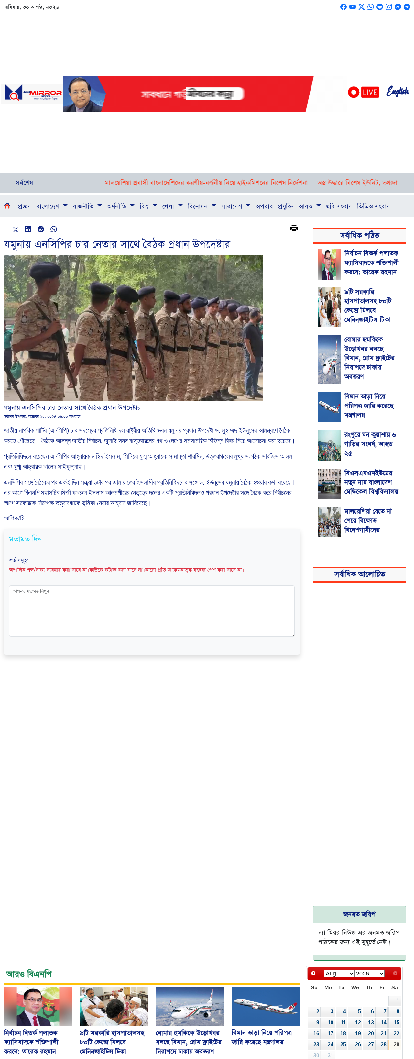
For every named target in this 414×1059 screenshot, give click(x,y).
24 (330, 1044)
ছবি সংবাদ (339, 206)
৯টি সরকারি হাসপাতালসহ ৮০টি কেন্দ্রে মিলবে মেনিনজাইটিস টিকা (367, 305)
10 (330, 1022)
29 (396, 1044)
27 (371, 1044)
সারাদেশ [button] (232, 206)
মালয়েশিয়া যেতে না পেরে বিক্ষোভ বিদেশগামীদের (368, 521)
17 (330, 1033)
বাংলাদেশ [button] (48, 206)
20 (371, 1033)
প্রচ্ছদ (24, 206)
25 (343, 1044)
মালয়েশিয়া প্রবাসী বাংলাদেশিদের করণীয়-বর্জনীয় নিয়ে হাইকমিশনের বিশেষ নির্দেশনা (177, 182)
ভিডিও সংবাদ (373, 206)
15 (396, 1022)
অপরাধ (264, 206)
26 (358, 1044)
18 (343, 1033)
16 (316, 1033)
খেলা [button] (169, 206)
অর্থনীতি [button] (117, 206)
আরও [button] (306, 206)
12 (358, 1022)
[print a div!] (294, 229)
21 (384, 1033)
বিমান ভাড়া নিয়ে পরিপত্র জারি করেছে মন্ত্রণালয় (368, 406)
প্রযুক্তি (285, 206)
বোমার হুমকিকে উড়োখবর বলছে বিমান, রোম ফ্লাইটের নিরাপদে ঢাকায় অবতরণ (369, 358)
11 (343, 1022)
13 (371, 1022)
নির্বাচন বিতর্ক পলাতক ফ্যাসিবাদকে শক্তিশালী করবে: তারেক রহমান (371, 263)
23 (316, 1044)
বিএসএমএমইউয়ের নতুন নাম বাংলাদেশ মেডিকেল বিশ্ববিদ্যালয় (371, 482)
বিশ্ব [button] (145, 206)
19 (358, 1033)
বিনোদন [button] (199, 206)
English (397, 93)
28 (384, 1044)
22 (396, 1033)
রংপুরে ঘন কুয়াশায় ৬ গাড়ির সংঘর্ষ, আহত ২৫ (370, 444)
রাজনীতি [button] (84, 206)
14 (384, 1022)
